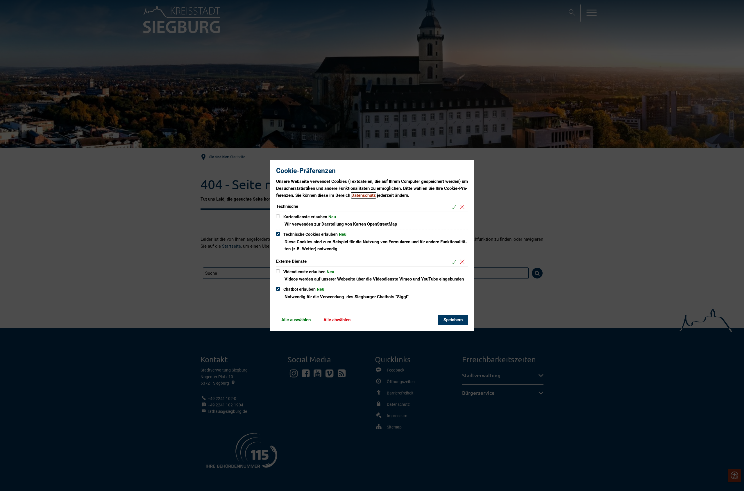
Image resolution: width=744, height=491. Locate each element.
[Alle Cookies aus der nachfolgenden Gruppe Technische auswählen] (455, 206)
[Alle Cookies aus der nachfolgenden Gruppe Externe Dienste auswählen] (455, 261)
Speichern (453, 319)
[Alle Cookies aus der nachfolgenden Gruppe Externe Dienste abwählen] (463, 261)
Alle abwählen (336, 319)
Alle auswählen (296, 319)
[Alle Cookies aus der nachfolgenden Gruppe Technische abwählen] (463, 206)
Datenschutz (363, 195)
